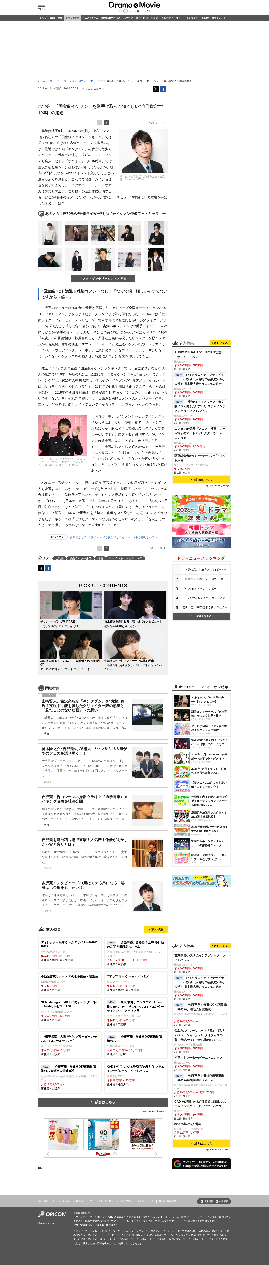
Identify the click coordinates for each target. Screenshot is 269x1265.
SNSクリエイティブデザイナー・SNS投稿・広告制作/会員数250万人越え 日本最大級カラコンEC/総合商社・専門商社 (199, 379)
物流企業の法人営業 (187, 1124)
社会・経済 (142, 17)
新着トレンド (219, 17)
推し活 (205, 17)
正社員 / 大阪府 (69, 1045)
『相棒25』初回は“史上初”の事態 (202, 579)
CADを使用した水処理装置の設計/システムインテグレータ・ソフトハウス (200, 1104)
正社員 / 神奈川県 (135, 1075)
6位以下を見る (203, 616)
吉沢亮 (59, 558)
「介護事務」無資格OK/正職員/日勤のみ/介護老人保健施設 (200, 1007)
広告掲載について (82, 1201)
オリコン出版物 (60, 1201)
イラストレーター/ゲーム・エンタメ (198, 1057)
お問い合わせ (104, 1201)
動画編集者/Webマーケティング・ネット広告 (200, 458)
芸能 (52, 17)
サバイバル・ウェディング (125, 558)
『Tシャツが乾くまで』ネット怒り (203, 598)
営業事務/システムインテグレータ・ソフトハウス (199, 957)
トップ (43, 17)
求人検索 (157, 929)
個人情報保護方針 (168, 1201)
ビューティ (167, 17)
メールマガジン (124, 1201)
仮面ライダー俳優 (81, 558)
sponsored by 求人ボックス (155, 1111)
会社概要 (42, 1201)
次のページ (155, 122)
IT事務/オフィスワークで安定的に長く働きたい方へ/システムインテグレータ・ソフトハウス (199, 406)
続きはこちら (105, 1102)
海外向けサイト (145, 1201)
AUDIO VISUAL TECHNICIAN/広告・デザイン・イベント (199, 355)
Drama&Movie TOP (82, 81)
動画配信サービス (110, 17)
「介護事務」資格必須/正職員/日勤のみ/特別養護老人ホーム (199, 1078)
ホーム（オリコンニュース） (53, 81)
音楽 (60, 17)
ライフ (179, 17)
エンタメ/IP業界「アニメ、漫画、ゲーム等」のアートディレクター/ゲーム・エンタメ (199, 433)
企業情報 (223, 1201)
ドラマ (99, 81)
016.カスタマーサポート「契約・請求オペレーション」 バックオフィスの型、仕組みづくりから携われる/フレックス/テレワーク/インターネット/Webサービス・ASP (199, 1035)
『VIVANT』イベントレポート (200, 588)
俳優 (100, 558)
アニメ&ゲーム (90, 17)
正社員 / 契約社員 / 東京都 (69, 951)
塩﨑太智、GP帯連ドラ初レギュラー (204, 607)
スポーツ (128, 17)
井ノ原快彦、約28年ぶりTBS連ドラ (204, 569)
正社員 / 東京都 (135, 953)
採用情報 (208, 1201)
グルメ (154, 17)
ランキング (192, 17)
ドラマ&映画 (72, 17)
